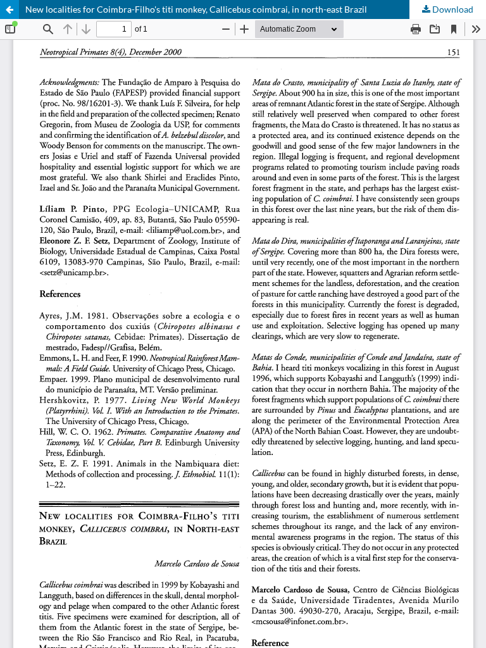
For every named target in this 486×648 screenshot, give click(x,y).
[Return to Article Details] (9, 9)
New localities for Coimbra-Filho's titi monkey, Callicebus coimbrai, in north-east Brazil (196, 9)
